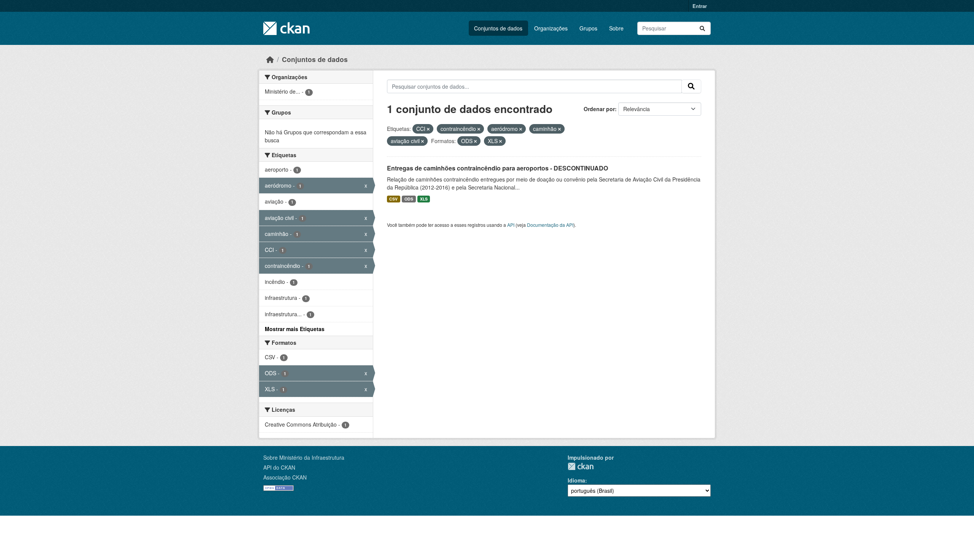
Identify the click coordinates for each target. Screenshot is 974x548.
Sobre (616, 28)
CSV (393, 199)
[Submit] (702, 28)
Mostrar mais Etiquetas (295, 329)
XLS (424, 199)
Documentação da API (550, 224)
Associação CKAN (285, 477)
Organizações (551, 28)
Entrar (699, 6)
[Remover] (428, 129)
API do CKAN (279, 467)
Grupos (588, 28)
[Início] (270, 59)
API (510, 224)
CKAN (581, 466)
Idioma (576, 480)
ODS (408, 199)
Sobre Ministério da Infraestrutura (303, 457)
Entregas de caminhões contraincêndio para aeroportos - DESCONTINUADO (497, 168)
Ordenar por (599, 109)
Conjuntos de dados (498, 28)
